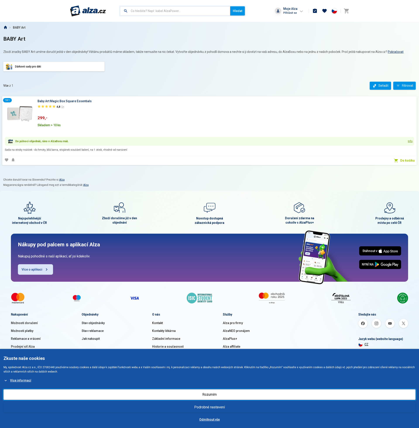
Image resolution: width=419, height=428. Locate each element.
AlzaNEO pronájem (236, 331)
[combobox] (175, 11)
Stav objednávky (93, 323)
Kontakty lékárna (164, 331)
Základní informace (166, 338)
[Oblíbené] (324, 11)
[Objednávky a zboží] (315, 11)
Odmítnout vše (209, 419)
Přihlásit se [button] (290, 12)
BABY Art (19, 27)
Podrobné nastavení (209, 407)
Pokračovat (396, 52)
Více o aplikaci (32, 269)
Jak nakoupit (91, 338)
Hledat (237, 11)
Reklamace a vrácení (26, 338)
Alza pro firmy (233, 323)
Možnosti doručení (24, 323)
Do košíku (407, 160)
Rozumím (209, 394)
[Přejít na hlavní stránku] (88, 10)
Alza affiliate (231, 346)
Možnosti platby (22, 331)
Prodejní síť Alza (23, 346)
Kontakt (157, 323)
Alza (62, 179)
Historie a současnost (168, 346)
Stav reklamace (93, 331)
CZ (366, 344)
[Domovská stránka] (5, 27)
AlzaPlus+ (230, 338)
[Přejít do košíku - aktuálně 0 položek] (346, 11)
